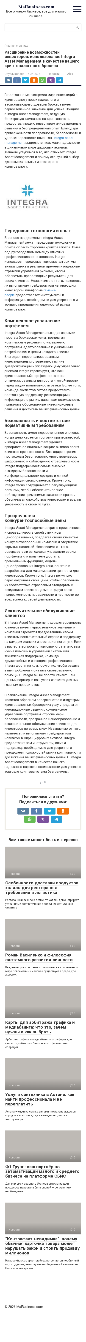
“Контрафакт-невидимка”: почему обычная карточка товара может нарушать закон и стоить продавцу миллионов (42, 1246)
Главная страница (16, 45)
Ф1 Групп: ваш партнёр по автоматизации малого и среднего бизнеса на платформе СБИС (42, 1171)
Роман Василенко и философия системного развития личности (39, 957)
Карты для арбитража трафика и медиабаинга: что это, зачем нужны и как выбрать (40, 1027)
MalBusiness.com (36, 6)
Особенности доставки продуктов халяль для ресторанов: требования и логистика (41, 887)
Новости (54, 74)
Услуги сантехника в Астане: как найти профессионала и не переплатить (39, 1099)
